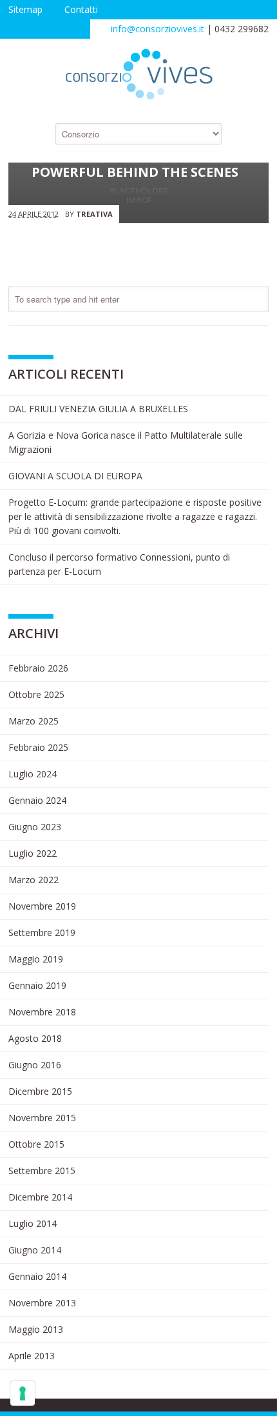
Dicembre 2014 (40, 1197)
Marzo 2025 (33, 721)
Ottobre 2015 (36, 1144)
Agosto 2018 (35, 1038)
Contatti (81, 9)
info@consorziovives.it (157, 29)
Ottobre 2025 (36, 694)
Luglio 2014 (32, 1223)
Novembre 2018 (42, 1012)
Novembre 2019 (42, 906)
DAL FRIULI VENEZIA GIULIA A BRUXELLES (98, 409)
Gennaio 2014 (37, 1276)
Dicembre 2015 (40, 1091)
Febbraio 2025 (38, 747)
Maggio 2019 (35, 959)
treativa (94, 214)
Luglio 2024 (32, 774)
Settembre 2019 (41, 932)
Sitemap (25, 9)
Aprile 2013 (31, 1356)
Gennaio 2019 (37, 985)
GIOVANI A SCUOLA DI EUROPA (75, 476)
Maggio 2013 (35, 1329)
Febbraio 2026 (38, 668)
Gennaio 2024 (37, 800)
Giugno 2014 (34, 1250)
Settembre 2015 (41, 1170)
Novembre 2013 (42, 1303)
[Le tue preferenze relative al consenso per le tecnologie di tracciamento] (22, 1393)
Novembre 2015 (42, 1118)
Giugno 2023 (34, 827)
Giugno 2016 (34, 1065)
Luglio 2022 (32, 853)
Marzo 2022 (33, 879)
